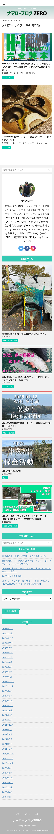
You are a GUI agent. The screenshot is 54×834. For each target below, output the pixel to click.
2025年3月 (7, 633)
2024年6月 (7, 662)
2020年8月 (7, 773)
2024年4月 (7, 667)
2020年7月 (7, 777)
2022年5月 (7, 715)
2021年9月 (7, 729)
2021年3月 (7, 744)
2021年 (12, 20)
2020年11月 (7, 758)
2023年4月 (7, 700)
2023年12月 (8, 681)
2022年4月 (7, 720)
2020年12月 (8, 753)
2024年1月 (7, 676)
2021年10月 (7, 724)
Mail (36, 814)
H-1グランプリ (29, 73)
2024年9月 (7, 647)
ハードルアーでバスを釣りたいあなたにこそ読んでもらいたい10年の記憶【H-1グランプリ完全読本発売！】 (26, 66)
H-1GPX (20, 73)
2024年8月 (7, 652)
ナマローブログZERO (27, 820)
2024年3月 (7, 672)
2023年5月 (7, 696)
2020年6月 (7, 782)
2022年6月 (7, 710)
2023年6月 (7, 691)
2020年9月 (7, 768)
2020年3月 (7, 797)
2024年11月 (7, 643)
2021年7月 (7, 734)
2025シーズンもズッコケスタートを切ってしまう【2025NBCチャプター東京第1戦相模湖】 (25, 582)
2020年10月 (8, 763)
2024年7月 (7, 657)
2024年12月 (8, 638)
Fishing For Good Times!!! (27, 826)
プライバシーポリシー (24, 814)
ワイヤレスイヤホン (39, 143)
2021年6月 (7, 739)
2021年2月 (7, 749)
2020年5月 (7, 787)
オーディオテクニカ (23, 143)
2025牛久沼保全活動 (11, 471)
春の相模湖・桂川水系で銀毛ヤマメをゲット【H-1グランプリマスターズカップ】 (27, 562)
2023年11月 (7, 686)
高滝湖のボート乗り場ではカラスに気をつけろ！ (25, 334)
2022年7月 (7, 705)
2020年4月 (7, 792)
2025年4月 (7, 628)
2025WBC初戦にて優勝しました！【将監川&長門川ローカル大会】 (26, 570)
